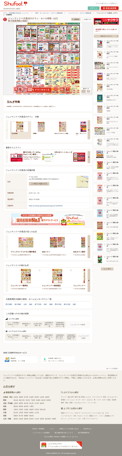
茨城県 (38, 400)
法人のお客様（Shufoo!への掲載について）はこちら (61, 436)
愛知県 (16, 406)
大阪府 (16, 409)
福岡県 (16, 419)
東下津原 (38, 304)
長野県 (21, 403)
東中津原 (67, 304)
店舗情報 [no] (75, 19)
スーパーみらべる (98, 413)
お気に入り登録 (39, 270)
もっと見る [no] (107, 269)
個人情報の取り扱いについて (64, 433)
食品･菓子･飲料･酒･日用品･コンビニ (79, 397)
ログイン (94, 8)
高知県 (31, 416)
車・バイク (97, 400)
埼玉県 (27, 400)
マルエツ (80, 416)
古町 (25, 304)
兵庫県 (21, 409)
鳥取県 (26, 412)
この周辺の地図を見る (39, 184)
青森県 (21, 397)
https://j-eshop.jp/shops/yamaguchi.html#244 (46, 206)
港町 (30, 304)
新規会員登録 (110, 8)
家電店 (63, 400)
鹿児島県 (48, 419)
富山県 (31, 403)
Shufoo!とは (87, 429)
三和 (83, 419)
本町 (45, 304)
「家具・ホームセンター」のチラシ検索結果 (48, 13)
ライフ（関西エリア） (91, 416)
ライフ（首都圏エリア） (107, 416)
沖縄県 (54, 419)
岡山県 (16, 412)
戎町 (74, 304)
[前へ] (7, 129)
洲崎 (51, 304)
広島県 (21, 412)
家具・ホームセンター (110, 397)
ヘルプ (51, 429)
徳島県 (16, 416)
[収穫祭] (42, 126)
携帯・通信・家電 (66, 403)
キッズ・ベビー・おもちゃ (84, 400)
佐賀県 (21, 419)
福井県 (42, 403)
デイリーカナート (92, 419)
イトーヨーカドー (66, 416)
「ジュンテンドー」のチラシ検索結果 (79, 13)
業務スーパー (65, 413)
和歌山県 (43, 409)
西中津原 (58, 304)
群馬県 (48, 400)
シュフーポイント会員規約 (41, 433)
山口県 (37, 412)
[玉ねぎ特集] (20, 126)
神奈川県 (22, 400)
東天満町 (18, 304)
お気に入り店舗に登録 (87, 19)
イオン (107, 413)
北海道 (16, 397)
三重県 (31, 406)
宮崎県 (42, 419)
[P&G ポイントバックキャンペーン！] (84, 126)
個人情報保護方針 (83, 433)
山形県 (42, 397)
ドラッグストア (97, 397)
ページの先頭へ (112, 368)
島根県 (31, 412)
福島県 (47, 397)
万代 (74, 416)
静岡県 (21, 406)
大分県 (37, 419)
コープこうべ (72, 419)
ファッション (70, 400)
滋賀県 (31, 409)
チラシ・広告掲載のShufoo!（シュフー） (16, 13)
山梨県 (16, 403)
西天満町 (9, 304)
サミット (64, 419)
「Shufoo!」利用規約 (37, 429)
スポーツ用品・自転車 (109, 400)
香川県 (21, 416)
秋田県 (37, 397)
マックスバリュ (86, 413)
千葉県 (33, 400)
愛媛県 (26, 416)
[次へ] (89, 129)
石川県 (37, 403)
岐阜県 (26, 406)
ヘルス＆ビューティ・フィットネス (84, 403)
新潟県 (26, 403)
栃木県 (43, 400)
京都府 (26, 409)
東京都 (16, 400)
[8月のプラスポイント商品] (63, 126)
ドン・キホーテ (76, 413)
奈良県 (37, 409)
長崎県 (26, 419)
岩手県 (26, 397)
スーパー (64, 397)
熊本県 (31, 419)
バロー (79, 419)
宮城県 (31, 397)
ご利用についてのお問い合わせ (68, 429)
